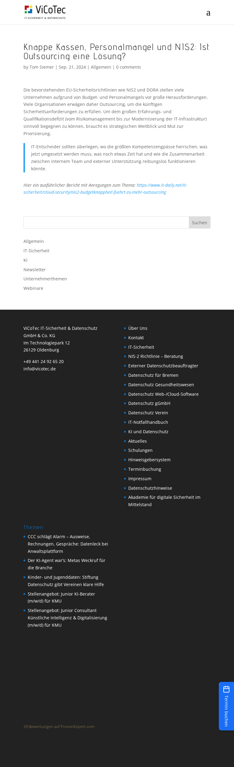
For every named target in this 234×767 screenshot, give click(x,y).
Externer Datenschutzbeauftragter (163, 366)
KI (25, 260)
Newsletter (34, 269)
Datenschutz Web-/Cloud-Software (163, 394)
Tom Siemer (42, 67)
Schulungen (140, 450)
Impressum (139, 478)
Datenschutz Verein (148, 413)
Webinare (33, 288)
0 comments (128, 67)
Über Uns (137, 328)
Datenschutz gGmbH (149, 403)
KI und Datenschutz (148, 431)
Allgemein (101, 67)
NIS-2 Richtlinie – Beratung (155, 356)
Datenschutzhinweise (150, 488)
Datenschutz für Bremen (153, 375)
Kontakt (136, 337)
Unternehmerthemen (45, 279)
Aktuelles (137, 441)
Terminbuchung (144, 469)
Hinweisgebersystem (149, 460)
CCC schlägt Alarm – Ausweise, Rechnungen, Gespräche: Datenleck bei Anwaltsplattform (68, 544)
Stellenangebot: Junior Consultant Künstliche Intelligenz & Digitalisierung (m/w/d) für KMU (67, 617)
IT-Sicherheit (36, 251)
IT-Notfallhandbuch (148, 422)
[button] (226, 706)
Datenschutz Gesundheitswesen (161, 384)
